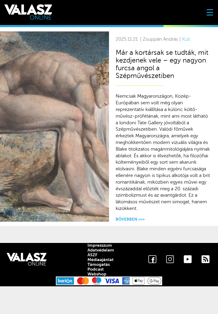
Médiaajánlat (100, 259)
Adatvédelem (100, 250)
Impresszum (99, 245)
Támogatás (98, 264)
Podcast (95, 269)
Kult (186, 39)
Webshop (96, 274)
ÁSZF (92, 255)
